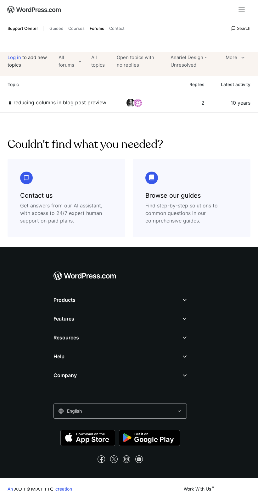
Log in (14, 57)
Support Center (23, 28)
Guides (56, 28)
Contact (117, 28)
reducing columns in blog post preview (60, 102)
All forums (66, 61)
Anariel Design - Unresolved (189, 61)
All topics (98, 61)
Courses (76, 28)
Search (243, 28)
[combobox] (120, 411)
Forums (97, 28)
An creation (40, 489)
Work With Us (197, 489)
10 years (240, 103)
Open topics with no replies (135, 61)
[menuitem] (34, 10)
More (231, 57)
